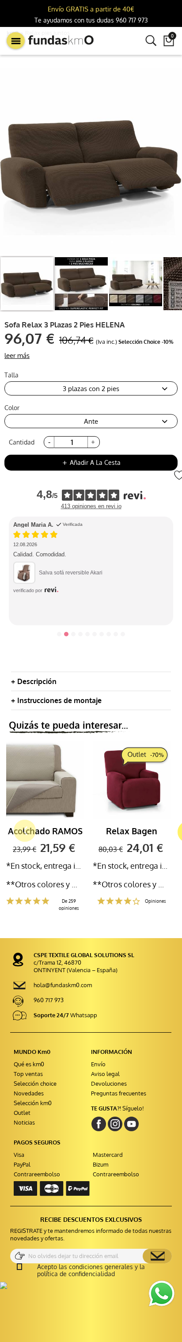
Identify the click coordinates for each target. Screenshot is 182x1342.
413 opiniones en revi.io (91, 506)
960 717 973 (49, 1000)
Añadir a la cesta (91, 462)
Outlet (22, 1112)
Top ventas (28, 1073)
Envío (98, 1064)
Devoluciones (109, 1083)
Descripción (37, 681)
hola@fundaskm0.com (63, 984)
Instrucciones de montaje (59, 700)
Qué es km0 (29, 1064)
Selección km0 (33, 1102)
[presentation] (9, 833)
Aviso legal (105, 1073)
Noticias (24, 1122)
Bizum (100, 1164)
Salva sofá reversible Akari (70, 573)
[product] (26, 283)
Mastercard (108, 1154)
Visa (19, 1154)
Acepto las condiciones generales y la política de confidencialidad (91, 1270)
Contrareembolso (37, 1174)
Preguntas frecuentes (118, 1093)
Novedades (29, 1093)
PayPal (22, 1164)
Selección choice (35, 1083)
